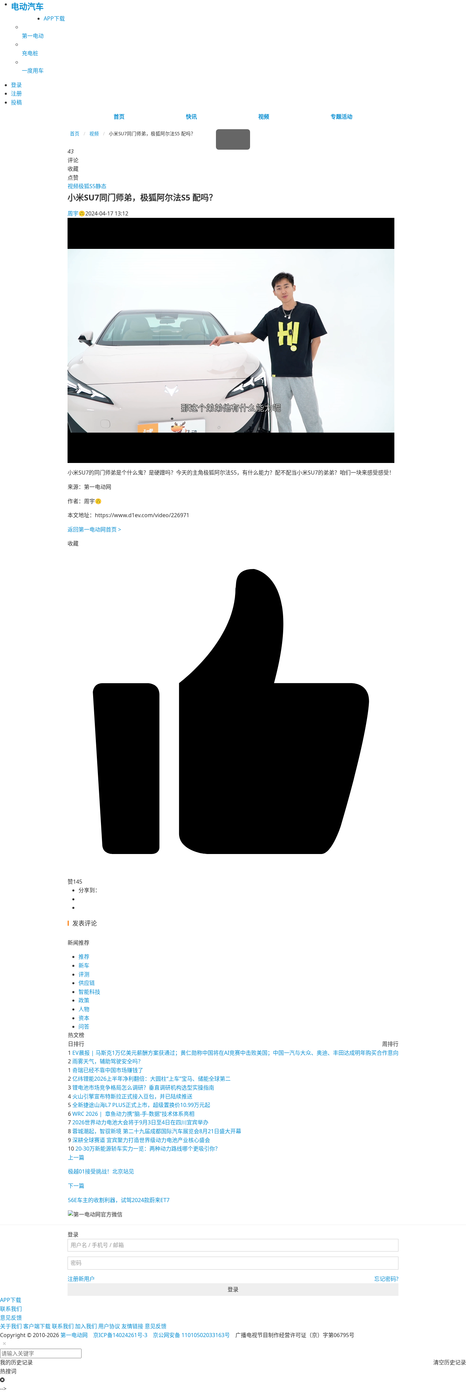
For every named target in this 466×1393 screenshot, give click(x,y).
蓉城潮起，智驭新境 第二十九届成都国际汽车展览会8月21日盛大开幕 (156, 1131)
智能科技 (89, 991)
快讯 (191, 116)
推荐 (83, 956)
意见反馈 (11, 1317)
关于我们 (11, 1326)
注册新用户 (81, 1279)
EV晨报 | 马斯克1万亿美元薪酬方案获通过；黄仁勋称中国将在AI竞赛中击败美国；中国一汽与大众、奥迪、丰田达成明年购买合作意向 (235, 1053)
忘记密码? (386, 1279)
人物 (83, 1009)
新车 (83, 965)
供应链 (86, 983)
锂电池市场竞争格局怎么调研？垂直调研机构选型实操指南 (143, 1087)
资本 (83, 1018)
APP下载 (54, 18)
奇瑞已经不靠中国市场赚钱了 (107, 1070)
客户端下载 (36, 1326)
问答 (83, 1026)
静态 (101, 186)
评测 (83, 974)
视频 (263, 116)
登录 (233, 1289)
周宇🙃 (76, 213)
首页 (119, 116)
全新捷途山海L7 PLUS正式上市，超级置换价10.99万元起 (141, 1105)
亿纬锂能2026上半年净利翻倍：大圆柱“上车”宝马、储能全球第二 (151, 1078)
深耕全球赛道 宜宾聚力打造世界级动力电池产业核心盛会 (141, 1140)
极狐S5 (87, 186)
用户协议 (109, 1326)
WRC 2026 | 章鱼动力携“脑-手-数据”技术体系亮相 (133, 1114)
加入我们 (86, 1326)
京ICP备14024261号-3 (120, 1335)
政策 (83, 1000)
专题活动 (341, 116)
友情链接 (132, 1326)
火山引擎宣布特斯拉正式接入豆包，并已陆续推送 (132, 1096)
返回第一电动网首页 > (94, 529)
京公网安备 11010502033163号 (191, 1335)
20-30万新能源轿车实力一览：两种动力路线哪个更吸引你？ (147, 1148)
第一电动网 (74, 1335)
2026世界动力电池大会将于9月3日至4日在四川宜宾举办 (140, 1122)
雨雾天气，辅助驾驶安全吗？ (107, 1061)
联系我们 (11, 1309)
